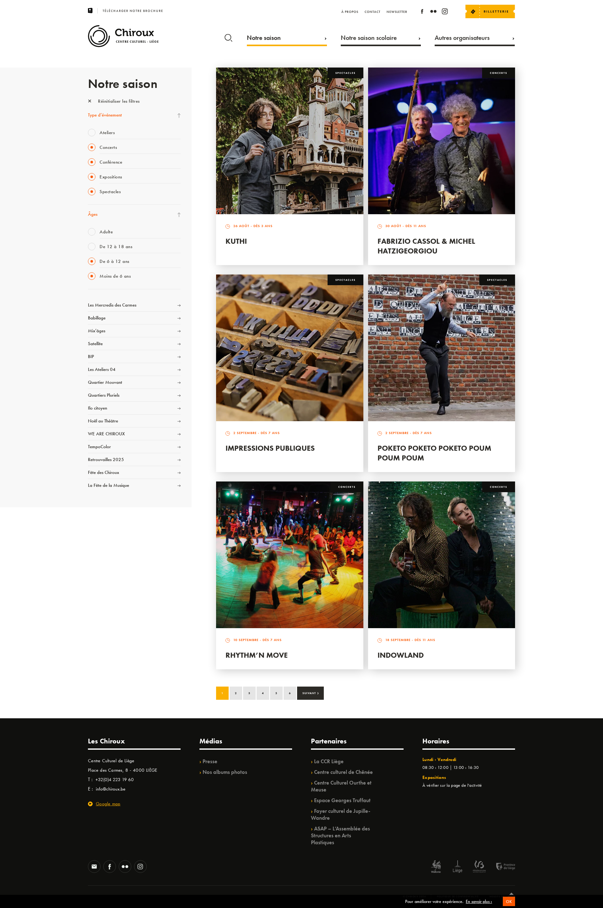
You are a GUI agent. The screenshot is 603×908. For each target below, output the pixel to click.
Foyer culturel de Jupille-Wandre (340, 814)
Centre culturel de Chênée (343, 772)
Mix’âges (96, 331)
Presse (210, 761)
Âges (92, 214)
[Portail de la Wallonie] (435, 867)
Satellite (95, 343)
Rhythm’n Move (256, 655)
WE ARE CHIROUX (106, 434)
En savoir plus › (479, 901)
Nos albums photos (225, 772)
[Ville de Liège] (457, 867)
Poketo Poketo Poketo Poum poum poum (434, 453)
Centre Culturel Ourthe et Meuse (341, 786)
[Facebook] (422, 12)
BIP (91, 356)
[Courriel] (94, 867)
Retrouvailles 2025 (106, 459)
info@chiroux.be (110, 789)
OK (509, 901)
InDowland (401, 655)
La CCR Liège (329, 761)
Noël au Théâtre (103, 421)
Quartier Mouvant (105, 382)
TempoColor (99, 446)
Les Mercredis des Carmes (112, 305)
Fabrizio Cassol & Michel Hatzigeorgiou (426, 246)
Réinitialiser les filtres (118, 101)
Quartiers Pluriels (103, 395)
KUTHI (236, 241)
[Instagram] (445, 12)
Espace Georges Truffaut (342, 800)
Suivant (310, 692)
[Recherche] (228, 36)
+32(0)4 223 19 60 (114, 779)
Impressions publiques (270, 448)
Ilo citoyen (97, 408)
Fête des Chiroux (103, 472)
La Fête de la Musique (108, 485)
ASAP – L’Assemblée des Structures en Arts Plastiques (340, 835)
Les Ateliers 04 (102, 369)
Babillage (97, 318)
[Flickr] (433, 12)
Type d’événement (105, 115)
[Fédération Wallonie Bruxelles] (479, 867)
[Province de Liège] (501, 867)
